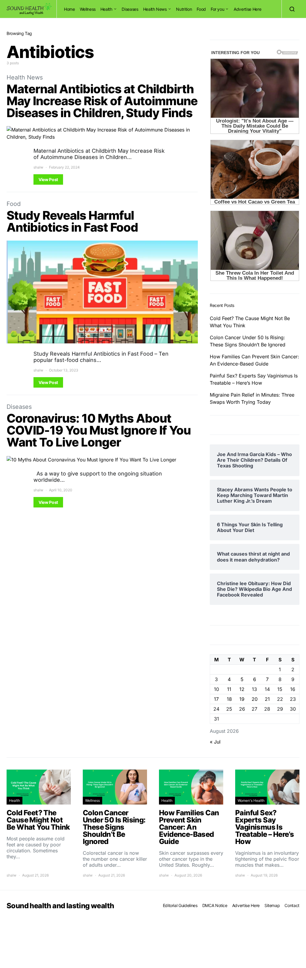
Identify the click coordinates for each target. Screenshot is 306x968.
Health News (155, 9)
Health (106, 9)
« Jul (215, 742)
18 (229, 699)
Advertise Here (247, 9)
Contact (291, 905)
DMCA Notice (214, 905)
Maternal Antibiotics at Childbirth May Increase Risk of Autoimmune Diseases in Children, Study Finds (102, 101)
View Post (48, 179)
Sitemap (272, 905)
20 (255, 699)
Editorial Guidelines (180, 905)
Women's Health (251, 800)
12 (241, 689)
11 (229, 689)
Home (69, 9)
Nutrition (184, 9)
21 (267, 699)
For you (217, 9)
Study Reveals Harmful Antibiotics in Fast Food (72, 221)
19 (241, 699)
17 (216, 699)
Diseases (130, 9)
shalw (38, 167)
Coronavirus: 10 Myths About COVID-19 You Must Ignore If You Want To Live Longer (99, 430)
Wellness (88, 9)
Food (201, 9)
